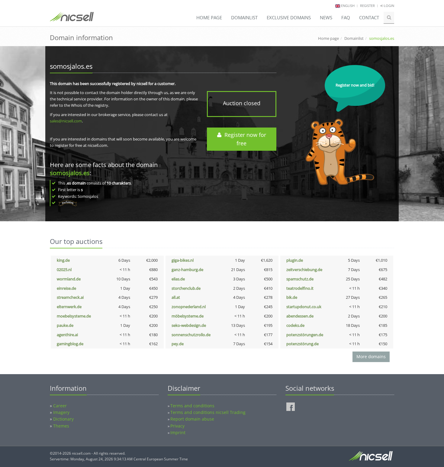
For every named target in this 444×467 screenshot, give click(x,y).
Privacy (177, 426)
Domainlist (244, 17)
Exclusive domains (289, 17)
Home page (209, 17)
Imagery (61, 412)
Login (388, 5)
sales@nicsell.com (66, 121)
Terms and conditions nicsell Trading (208, 412)
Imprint (177, 432)
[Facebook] (290, 406)
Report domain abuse (192, 419)
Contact (369, 17)
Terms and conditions (192, 406)
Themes (61, 426)
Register (367, 5)
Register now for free (243, 139)
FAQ (345, 17)
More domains (371, 356)
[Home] (72, 19)
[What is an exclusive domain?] (67, 202)
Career (60, 406)
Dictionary (63, 419)
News (326, 17)
